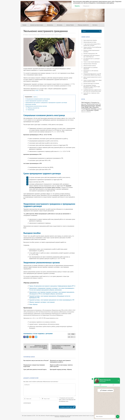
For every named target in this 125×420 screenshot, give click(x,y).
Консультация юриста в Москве (91, 83)
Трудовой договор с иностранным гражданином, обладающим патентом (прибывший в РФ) (49, 297)
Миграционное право (49, 34)
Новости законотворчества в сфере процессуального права (92, 80)
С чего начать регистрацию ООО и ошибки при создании (91, 44)
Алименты (95, 102)
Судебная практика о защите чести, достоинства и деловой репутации (92, 90)
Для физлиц (50, 25)
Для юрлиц (59, 25)
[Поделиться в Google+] (33, 337)
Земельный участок (94, 104)
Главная (24, 25)
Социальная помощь (88, 109)
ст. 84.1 (37, 90)
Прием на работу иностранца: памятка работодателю (61, 365)
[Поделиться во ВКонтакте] (27, 337)
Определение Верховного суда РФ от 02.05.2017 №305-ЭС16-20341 (92, 74)
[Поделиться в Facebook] (24, 337)
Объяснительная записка (89, 65)
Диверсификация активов (89, 42)
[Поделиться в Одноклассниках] (30, 337)
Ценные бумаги (70, 25)
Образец (95, 107)
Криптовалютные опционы (90, 40)
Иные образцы (33, 304)
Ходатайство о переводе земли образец (91, 93)
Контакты (95, 25)
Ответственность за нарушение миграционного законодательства (61, 347)
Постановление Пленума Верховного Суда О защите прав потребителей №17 (91, 87)
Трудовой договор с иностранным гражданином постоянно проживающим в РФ (51, 300)
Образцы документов (83, 25)
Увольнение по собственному (86, 111)
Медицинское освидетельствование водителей (34, 365)
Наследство (86, 107)
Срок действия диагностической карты (34, 369)
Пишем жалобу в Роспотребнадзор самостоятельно (92, 47)
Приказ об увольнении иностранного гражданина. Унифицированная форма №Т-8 (52, 286)
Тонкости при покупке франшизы (91, 62)
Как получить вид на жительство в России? (36, 360)
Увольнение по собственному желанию (90, 71)
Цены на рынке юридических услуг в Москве (92, 77)
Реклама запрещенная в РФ (90, 53)
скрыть (35, 96)
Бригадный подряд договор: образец (61, 369)
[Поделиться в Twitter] (36, 337)
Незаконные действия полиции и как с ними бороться (91, 56)
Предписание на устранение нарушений (90, 68)
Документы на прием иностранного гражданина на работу (38, 347)
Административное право (36, 25)
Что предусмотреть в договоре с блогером (91, 59)
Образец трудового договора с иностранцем (42, 302)
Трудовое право (58, 34)
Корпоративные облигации (90, 63)
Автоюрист (86, 102)
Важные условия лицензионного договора (91, 51)
